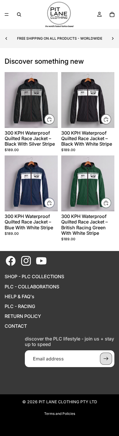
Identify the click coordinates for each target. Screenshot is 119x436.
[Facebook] (11, 261)
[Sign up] (106, 359)
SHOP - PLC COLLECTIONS (34, 276)
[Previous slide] (6, 38)
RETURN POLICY (23, 316)
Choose (54, 119)
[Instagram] (26, 261)
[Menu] (6, 14)
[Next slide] (112, 38)
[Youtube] (41, 261)
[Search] (19, 14)
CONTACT (16, 326)
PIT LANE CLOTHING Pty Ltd (68, 401)
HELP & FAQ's (19, 296)
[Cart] (112, 14)
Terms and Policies (59, 413)
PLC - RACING (20, 306)
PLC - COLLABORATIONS (32, 287)
